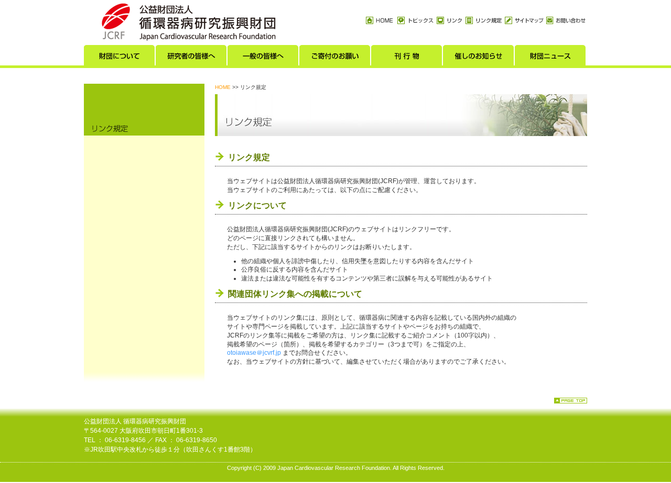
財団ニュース (551, 58)
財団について (120, 58)
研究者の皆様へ (192, 58)
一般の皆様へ (263, 58)
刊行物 (407, 58)
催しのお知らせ (479, 58)
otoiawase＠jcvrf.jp (254, 352)
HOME (223, 87)
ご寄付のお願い (335, 58)
